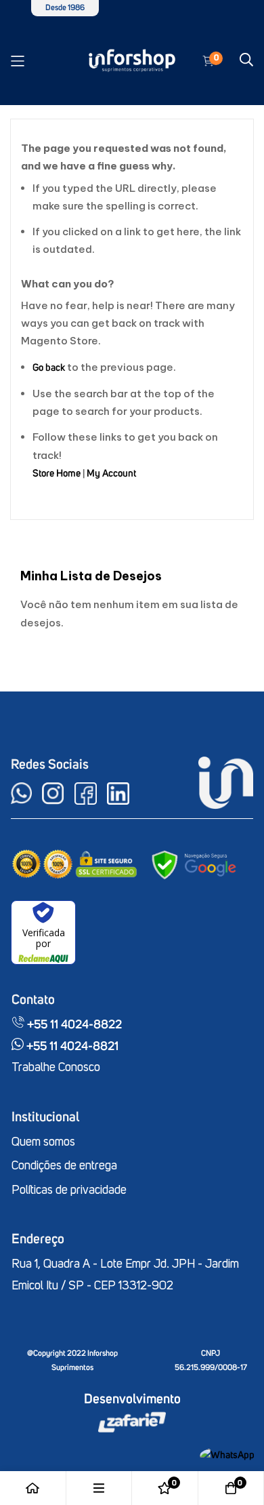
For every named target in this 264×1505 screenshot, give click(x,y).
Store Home (56, 473)
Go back (48, 368)
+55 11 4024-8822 (73, 1025)
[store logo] (132, 61)
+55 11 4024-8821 (71, 1047)
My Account (111, 473)
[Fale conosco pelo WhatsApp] (227, 1455)
